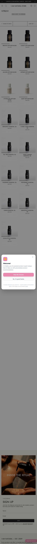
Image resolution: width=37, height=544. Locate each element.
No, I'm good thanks (18, 279)
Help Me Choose (18, 274)
